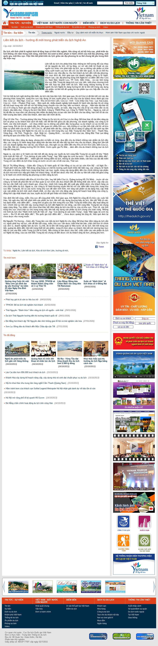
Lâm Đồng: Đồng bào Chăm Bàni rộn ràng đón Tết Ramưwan (69, 283)
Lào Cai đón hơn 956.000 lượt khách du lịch (25, 372)
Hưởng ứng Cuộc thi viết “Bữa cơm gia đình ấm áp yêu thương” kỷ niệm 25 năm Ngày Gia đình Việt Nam (17, 286)
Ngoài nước (59, 32)
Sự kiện (14, 27)
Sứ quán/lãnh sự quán (137, 609)
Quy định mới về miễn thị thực (89, 32)
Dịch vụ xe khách (123, 318)
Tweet (101, 247)
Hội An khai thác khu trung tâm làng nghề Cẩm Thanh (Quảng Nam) (36, 383)
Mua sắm (101, 620)
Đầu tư (70, 32)
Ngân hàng (102, 623)
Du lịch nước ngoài (136, 612)
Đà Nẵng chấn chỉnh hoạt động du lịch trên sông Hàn (29, 403)
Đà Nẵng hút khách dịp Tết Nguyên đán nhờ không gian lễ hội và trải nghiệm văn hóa (44, 321)
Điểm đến (88, 23)
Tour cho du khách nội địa (108, 615)
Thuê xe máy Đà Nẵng (123, 322)
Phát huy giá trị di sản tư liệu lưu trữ (22, 299)
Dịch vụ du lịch (27, 27)
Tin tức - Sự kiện (20, 23)
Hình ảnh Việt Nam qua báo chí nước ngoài (125, 32)
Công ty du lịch (103, 612)
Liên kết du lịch (28, 250)
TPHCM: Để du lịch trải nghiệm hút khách (24, 305)
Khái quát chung (42, 606)
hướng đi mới (62, 250)
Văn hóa (39, 609)
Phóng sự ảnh (94, 27)
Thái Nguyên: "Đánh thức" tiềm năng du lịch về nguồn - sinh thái (34, 310)
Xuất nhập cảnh (134, 606)
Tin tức (6, 27)
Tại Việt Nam (133, 615)
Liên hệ (78, 3)
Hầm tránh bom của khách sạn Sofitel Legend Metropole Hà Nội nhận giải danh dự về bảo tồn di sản (50, 388)
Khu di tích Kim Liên (45, 250)
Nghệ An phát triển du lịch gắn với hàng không (16, 360)
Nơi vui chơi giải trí (105, 618)
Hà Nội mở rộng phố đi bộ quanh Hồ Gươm (25, 398)
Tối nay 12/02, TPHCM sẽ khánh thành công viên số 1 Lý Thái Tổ (43, 283)
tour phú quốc (145, 323)
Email (56, 3)
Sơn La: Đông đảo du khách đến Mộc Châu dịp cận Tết (30, 326)
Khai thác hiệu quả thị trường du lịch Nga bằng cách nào (95, 361)
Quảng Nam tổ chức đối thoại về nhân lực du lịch (43, 360)
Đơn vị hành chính (43, 612)
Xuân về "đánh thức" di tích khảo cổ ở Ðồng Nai (95, 282)
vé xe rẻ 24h (123, 327)
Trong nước (47, 32)
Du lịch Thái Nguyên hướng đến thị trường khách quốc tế (31, 316)
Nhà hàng (101, 609)
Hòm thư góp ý (67, 3)
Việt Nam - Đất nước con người (57, 23)
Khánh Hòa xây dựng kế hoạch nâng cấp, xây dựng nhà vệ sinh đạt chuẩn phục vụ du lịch (46, 378)
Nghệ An (16, 250)
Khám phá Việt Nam (44, 27)
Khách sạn (101, 606)
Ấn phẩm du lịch (79, 27)
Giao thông (132, 618)
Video (105, 27)
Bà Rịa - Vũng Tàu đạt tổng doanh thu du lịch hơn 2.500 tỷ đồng (68, 361)
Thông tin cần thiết (139, 23)
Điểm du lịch (71, 609)
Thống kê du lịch (62, 27)
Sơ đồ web (88, 3)
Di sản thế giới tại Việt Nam (77, 606)
